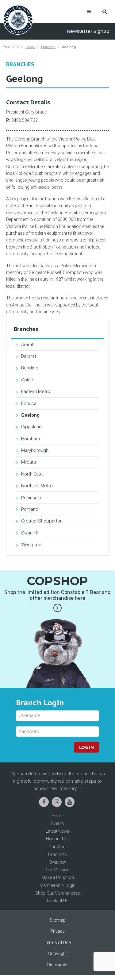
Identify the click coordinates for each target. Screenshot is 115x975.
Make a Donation (57, 877)
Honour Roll (57, 838)
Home (30, 47)
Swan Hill (30, 533)
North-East (32, 474)
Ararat (27, 344)
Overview (57, 862)
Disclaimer (57, 964)
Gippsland (31, 427)
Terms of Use (57, 942)
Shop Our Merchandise (57, 893)
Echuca (28, 403)
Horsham (30, 438)
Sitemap (58, 920)
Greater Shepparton (42, 521)
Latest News (57, 831)
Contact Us (57, 900)
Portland (29, 509)
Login (86, 747)
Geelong (30, 415)
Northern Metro (37, 485)
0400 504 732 (24, 120)
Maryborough (34, 450)
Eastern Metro (35, 391)
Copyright (57, 953)
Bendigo (29, 368)
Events (57, 823)
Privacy (57, 931)
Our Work (57, 846)
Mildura (28, 462)
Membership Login (57, 885)
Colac (27, 380)
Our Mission (57, 869)
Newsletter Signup (88, 31)
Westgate (31, 544)
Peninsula (31, 497)
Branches (48, 47)
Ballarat (28, 356)
